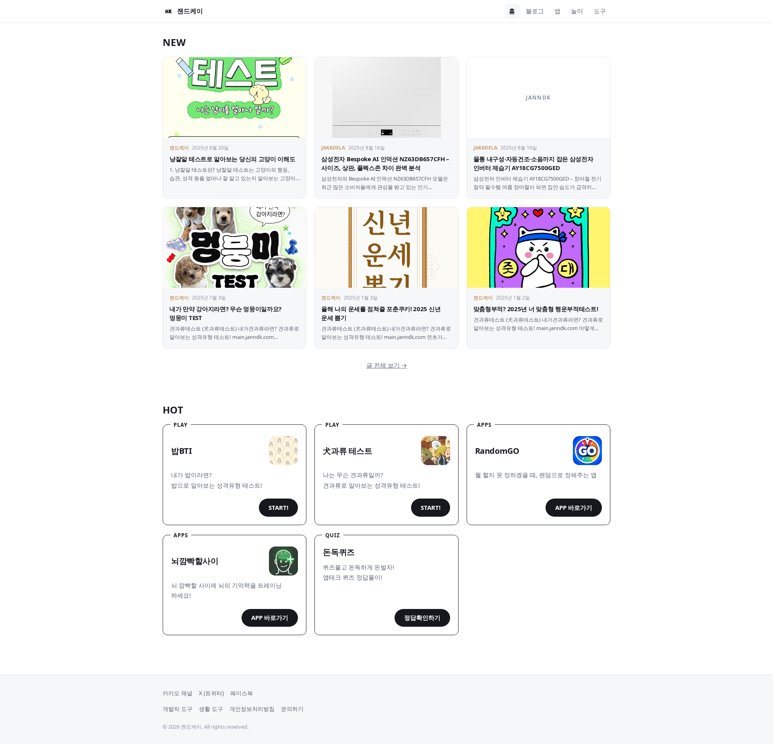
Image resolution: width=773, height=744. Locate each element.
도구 (600, 11)
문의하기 (292, 709)
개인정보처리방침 (252, 709)
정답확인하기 (422, 617)
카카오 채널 (177, 693)
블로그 (535, 11)
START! (278, 507)
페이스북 (241, 693)
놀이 (577, 11)
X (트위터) (211, 693)
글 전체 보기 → (386, 365)
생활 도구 (211, 709)
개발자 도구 (177, 709)
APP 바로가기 (573, 507)
